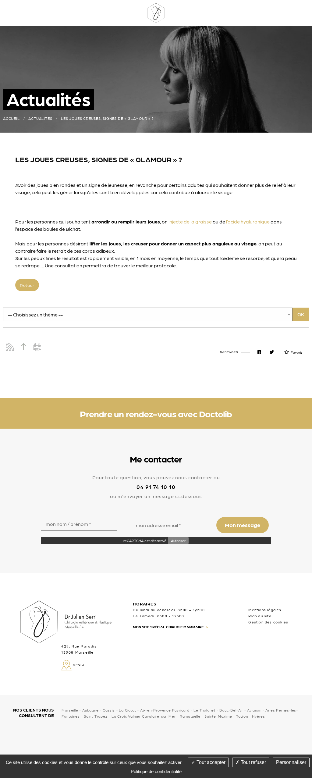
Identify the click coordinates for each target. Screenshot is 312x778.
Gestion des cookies (268, 622)
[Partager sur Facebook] (259, 352)
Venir (78, 664)
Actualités (40, 118)
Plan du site (259, 616)
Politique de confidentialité (156, 771)
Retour (27, 285)
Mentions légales (264, 610)
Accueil (11, 118)
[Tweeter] (271, 352)
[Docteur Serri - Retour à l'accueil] (156, 12)
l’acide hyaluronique (248, 221)
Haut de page (23, 347)
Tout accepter (210, 762)
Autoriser (178, 540)
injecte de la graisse (190, 221)
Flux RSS (10, 347)
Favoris (297, 352)
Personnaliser (291, 762)
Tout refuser (252, 762)
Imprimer (37, 347)
